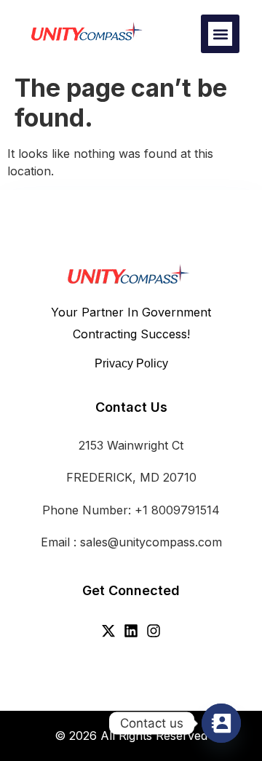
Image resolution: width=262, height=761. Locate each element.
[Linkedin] (131, 630)
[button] (220, 34)
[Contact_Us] (221, 723)
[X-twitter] (108, 630)
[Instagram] (153, 630)
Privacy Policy (131, 363)
